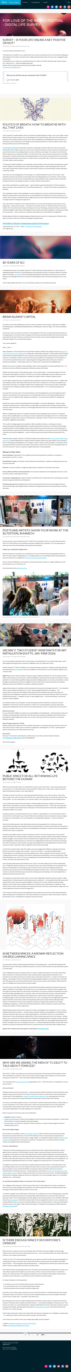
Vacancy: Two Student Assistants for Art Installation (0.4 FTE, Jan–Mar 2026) (35, 651)
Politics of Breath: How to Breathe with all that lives (34, 126)
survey (21, 55)
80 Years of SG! (14, 262)
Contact (45, 2)
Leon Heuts (17, 130)
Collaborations (35, 2)
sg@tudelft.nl (6, 1344)
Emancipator (14, 1200)
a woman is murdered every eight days (34, 1096)
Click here (17, 274)
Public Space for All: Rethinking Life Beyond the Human (30, 777)
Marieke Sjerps (18, 1069)
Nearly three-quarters (31, 1133)
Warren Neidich (17, 669)
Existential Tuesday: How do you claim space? (22, 1323)
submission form (22, 568)
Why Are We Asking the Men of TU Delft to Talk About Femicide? (35, 1064)
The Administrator (19, 265)
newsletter (14, 1349)
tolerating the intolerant (42, 1307)
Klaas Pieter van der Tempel (21, 46)
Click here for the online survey (12, 67)
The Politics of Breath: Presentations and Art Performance (26, 223)
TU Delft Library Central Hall (33, 226)
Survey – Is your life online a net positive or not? (34, 41)
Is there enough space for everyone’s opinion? (31, 1241)
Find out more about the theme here (35, 558)
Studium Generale (21, 656)
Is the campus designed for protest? (18, 1325)
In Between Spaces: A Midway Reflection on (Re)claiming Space (33, 955)
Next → (43, 1334)
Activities (25, 2)
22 (37, 1334)
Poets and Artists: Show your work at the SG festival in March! (35, 532)
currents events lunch (23, 1082)
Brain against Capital (19, 316)
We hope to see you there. (10, 1206)
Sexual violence (9, 1123)
